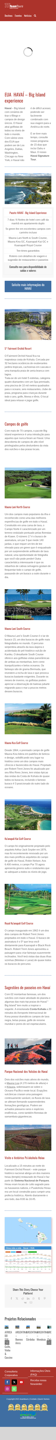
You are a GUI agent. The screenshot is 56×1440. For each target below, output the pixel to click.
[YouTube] (21, 1382)
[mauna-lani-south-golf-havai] (28, 590)
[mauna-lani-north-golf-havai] (28, 468)
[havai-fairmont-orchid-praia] (28, 310)
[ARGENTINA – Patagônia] (49, 1327)
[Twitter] (14, 1382)
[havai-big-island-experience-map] (28, 1218)
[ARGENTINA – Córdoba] (28, 1327)
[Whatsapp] (14, 1389)
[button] (35, 15)
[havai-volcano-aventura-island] (28, 1039)
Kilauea (11, 1087)
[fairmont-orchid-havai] (28, 174)
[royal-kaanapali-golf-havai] (28, 885)
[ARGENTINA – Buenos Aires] (17, 1327)
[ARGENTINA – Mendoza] (39, 1327)
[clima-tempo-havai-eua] (28, 1247)
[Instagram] (7, 1389)
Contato (33, 1399)
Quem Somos (43, 1399)
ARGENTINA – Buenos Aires (21, 1337)
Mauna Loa (13, 1083)
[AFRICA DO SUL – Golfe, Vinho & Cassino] (7, 1327)
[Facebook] (7, 1382)
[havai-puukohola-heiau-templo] (28, 1125)
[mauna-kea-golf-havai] (28, 704)
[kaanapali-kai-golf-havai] (28, 800)
